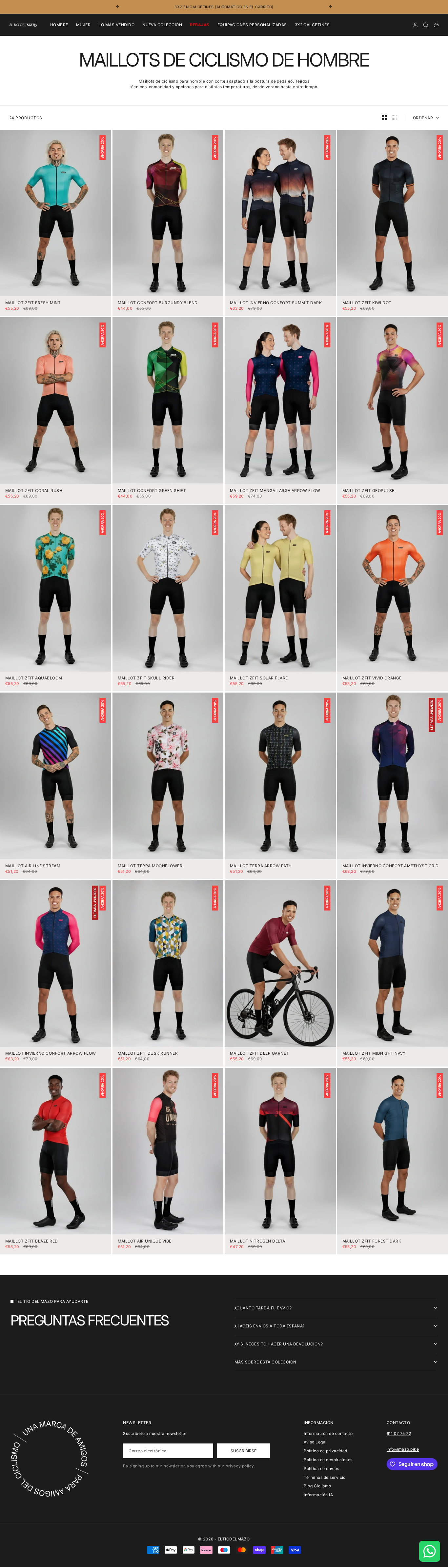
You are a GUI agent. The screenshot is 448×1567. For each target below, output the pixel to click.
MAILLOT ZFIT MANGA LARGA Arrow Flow (275, 491)
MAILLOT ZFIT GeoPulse (368, 491)
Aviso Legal (315, 1442)
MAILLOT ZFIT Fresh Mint (33, 303)
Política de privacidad (325, 1450)
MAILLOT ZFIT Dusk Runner (148, 1054)
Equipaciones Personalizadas (252, 24)
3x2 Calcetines (312, 24)
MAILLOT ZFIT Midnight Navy (374, 1054)
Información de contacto (328, 1433)
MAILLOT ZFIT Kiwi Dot (367, 303)
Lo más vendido (116, 24)
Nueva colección (162, 24)
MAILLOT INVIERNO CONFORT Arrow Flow (50, 1054)
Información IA (318, 1494)
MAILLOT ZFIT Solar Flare (259, 679)
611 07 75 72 (399, 1433)
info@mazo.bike (403, 1449)
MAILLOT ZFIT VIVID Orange (372, 679)
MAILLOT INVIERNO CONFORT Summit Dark (276, 303)
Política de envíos (321, 1468)
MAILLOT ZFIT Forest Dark (371, 1242)
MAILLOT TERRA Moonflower (150, 866)
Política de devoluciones (328, 1459)
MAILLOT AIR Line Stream (32, 866)
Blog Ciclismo (317, 1485)
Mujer (83, 24)
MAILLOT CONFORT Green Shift (152, 491)
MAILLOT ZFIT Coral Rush (33, 491)
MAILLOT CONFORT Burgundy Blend (158, 303)
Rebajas (199, 24)
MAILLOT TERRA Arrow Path (261, 866)
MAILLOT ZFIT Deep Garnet (259, 1054)
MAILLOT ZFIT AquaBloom (33, 679)
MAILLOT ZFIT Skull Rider (146, 679)
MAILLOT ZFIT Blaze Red (31, 1242)
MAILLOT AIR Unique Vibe (145, 1242)
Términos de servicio (325, 1477)
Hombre (59, 24)
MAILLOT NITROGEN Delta (257, 1242)
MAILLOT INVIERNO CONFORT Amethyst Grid (390, 866)
